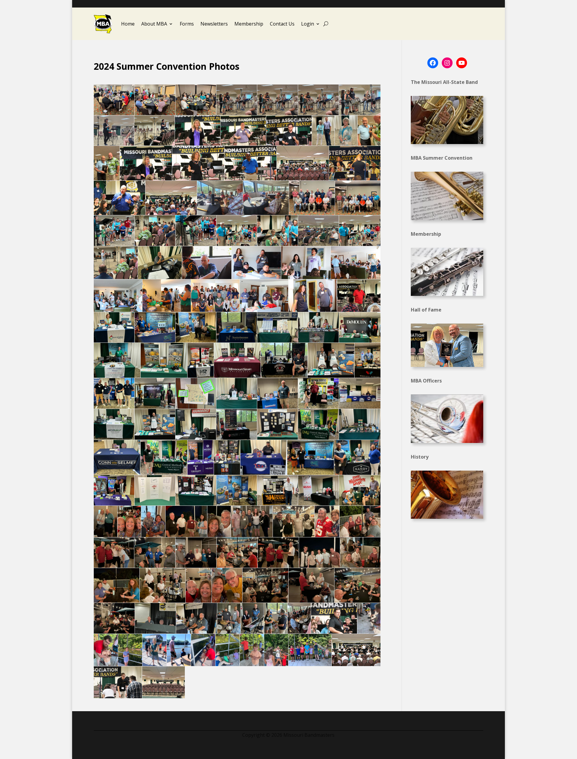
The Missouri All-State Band (444, 82)
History (420, 456)
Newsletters (214, 23)
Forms (187, 23)
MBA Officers (426, 380)
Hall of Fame (426, 309)
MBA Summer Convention (441, 158)
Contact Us (282, 23)
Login (307, 23)
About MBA (154, 23)
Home (128, 23)
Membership (248, 23)
